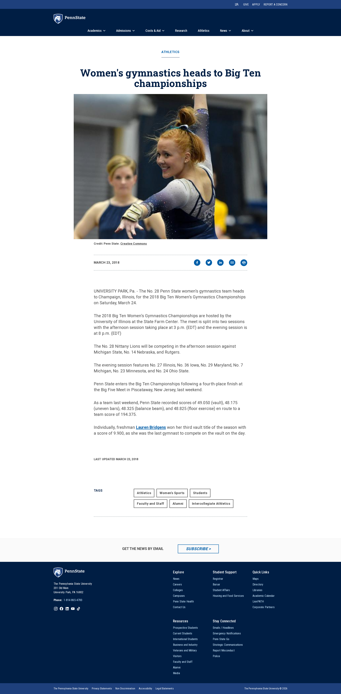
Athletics (170, 52)
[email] (232, 263)
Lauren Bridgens (151, 427)
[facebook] (197, 263)
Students (200, 493)
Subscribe (197, 549)
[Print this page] (243, 262)
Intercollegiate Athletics (211, 503)
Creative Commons (133, 243)
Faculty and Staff (150, 503)
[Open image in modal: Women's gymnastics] (170, 166)
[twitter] (209, 263)
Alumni (178, 503)
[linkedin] (220, 263)
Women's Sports (172, 493)
